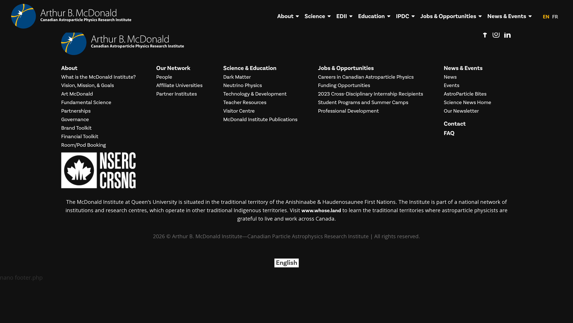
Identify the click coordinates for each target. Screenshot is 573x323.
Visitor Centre (239, 111)
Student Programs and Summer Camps (363, 102)
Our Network (173, 68)
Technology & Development (255, 94)
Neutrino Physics (242, 85)
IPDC (402, 16)
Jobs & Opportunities (448, 16)
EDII (341, 16)
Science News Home (467, 102)
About (285, 16)
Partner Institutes (176, 94)
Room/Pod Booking (83, 145)
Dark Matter (237, 77)
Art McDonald (77, 94)
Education (371, 16)
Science (315, 16)
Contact (455, 123)
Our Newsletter (461, 111)
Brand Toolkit (76, 128)
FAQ (449, 133)
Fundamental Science (86, 102)
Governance (75, 119)
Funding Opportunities (344, 85)
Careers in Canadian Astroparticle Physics (366, 77)
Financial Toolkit (79, 137)
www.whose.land (321, 210)
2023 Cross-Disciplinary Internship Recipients (370, 94)
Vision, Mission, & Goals (87, 85)
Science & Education (250, 68)
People (164, 77)
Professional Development (348, 111)
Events (451, 85)
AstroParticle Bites (465, 94)
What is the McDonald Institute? (98, 77)
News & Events (506, 16)
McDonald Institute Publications (260, 119)
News (450, 77)
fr (555, 16)
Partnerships (76, 111)
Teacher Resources (244, 102)
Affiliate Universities (179, 85)
